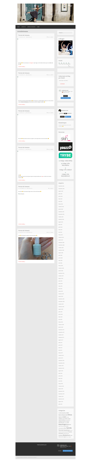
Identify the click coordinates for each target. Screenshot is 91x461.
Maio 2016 (60, 378)
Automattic (35, 457)
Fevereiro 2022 (61, 206)
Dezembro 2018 (61, 298)
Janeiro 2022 (61, 209)
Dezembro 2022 (61, 186)
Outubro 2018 (61, 304)
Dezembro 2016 (61, 360)
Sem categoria (64, 436)
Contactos (23, 26)
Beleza (70, 415)
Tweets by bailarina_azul (41, 444)
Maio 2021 (60, 229)
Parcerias (61, 430)
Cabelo (64, 417)
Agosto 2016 (61, 370)
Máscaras (69, 424)
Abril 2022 (60, 201)
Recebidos (61, 435)
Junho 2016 (61, 375)
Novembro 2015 (61, 393)
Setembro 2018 (61, 306)
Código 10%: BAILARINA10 (65, 175)
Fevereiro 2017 (61, 355)
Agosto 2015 (61, 401)
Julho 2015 (60, 404)
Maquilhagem (63, 424)
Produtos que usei (66, 433)
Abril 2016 (60, 381)
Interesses (60, 422)
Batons (60, 415)
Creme (66, 418)
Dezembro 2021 (61, 211)
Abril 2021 (60, 232)
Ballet (68, 412)
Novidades (61, 426)
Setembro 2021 (61, 219)
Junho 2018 (61, 314)
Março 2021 (61, 234)
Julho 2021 (60, 224)
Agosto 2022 (61, 191)
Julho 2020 (60, 255)
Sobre (38, 26)
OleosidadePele (61, 428)
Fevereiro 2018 (61, 324)
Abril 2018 (60, 319)
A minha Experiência (62, 412)
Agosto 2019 (61, 278)
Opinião (69, 428)
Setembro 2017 (61, 337)
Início (18, 26)
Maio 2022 (60, 198)
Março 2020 (61, 265)
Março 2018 (61, 322)
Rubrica (60, 436)
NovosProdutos (65, 426)
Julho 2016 (60, 373)
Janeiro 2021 (61, 239)
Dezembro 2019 (61, 273)
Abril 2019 (60, 288)
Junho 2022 (61, 196)
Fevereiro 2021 (61, 237)
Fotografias (67, 421)
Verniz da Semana (23, 35)
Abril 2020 (60, 263)
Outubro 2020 (61, 247)
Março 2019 (61, 291)
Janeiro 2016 (61, 388)
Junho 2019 (61, 283)
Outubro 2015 (61, 396)
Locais (66, 422)
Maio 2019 (60, 286)
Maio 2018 (60, 316)
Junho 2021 (61, 227)
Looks (68, 422)
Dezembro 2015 (61, 391)
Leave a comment (50, 112)
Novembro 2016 (61, 363)
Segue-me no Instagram (68, 450)
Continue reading (22, 66)
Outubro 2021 (61, 216)
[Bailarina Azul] (45, 22)
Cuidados (69, 418)
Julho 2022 (60, 193)
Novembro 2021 (61, 214)
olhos (65, 428)
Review (65, 435)
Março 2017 (61, 352)
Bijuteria (60, 417)
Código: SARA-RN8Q (66, 161)
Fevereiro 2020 (61, 268)
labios (63, 422)
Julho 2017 (60, 342)
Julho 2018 (60, 311)
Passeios (71, 430)
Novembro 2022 (61, 188)
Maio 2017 (60, 347)
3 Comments (51, 188)
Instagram (31, 62)
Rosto (68, 435)
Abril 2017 (60, 350)
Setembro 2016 (61, 368)
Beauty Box (64, 415)
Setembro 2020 (61, 250)
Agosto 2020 (61, 252)
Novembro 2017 (61, 332)
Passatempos (67, 430)
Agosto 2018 (61, 309)
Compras (60, 418)
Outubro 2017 (61, 334)
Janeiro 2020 (61, 270)
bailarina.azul (28, 112)
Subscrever (68, 116)
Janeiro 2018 (61, 327)
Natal (59, 426)
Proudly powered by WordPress (22, 457)
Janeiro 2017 (61, 357)
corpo (63, 418)
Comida (67, 417)
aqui (42, 176)
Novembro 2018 (61, 301)
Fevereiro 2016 (61, 386)
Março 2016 (61, 383)
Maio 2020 (60, 260)
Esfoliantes (60, 421)
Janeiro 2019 (61, 296)
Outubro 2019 (61, 275)
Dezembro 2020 (61, 242)
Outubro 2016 (61, 365)
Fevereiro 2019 (61, 293)
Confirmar (62, 83)
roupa (71, 435)
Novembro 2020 (61, 245)
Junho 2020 (61, 257)
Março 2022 (61, 204)
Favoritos (64, 421)
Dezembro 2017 (61, 329)
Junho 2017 (61, 345)
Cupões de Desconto (31, 26)
